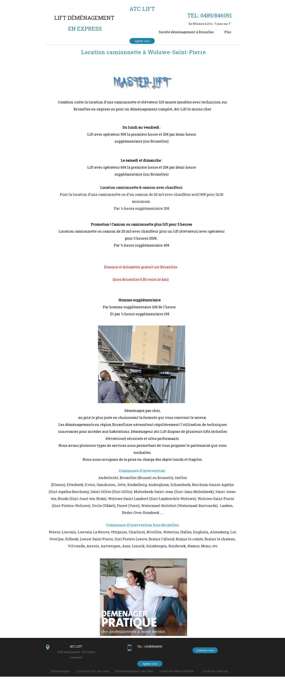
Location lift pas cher (93, 671)
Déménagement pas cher (134, 671)
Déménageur (61, 671)
